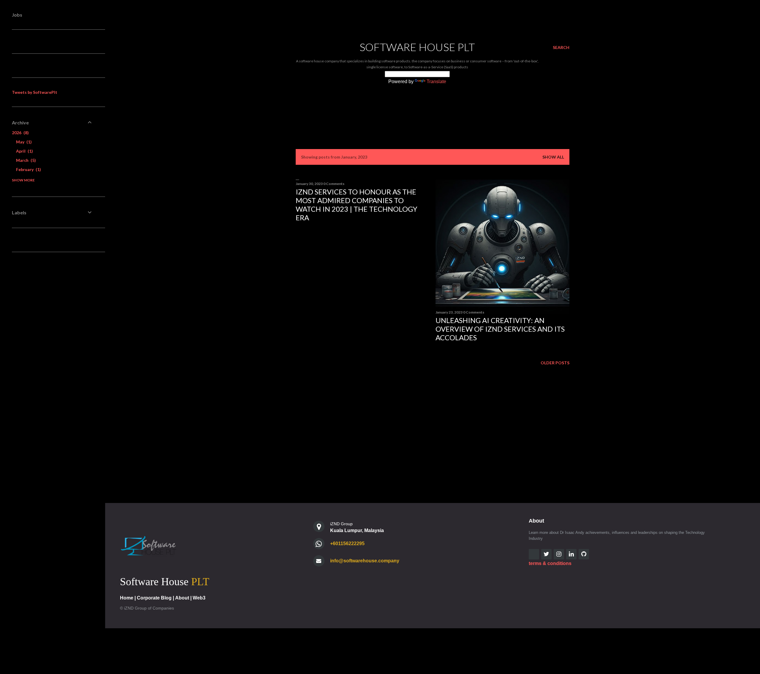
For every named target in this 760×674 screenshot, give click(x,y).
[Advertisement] (363, 278)
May (23, 141)
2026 (19, 132)
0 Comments (333, 183)
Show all (553, 156)
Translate (436, 81)
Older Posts (555, 362)
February (27, 169)
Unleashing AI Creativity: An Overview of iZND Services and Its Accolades (500, 329)
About (182, 597)
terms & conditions (550, 563)
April (23, 151)
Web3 (199, 597)
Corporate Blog (154, 597)
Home (126, 597)
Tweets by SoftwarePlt (34, 92)
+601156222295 (347, 543)
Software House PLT (417, 46)
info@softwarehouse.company (364, 560)
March (25, 160)
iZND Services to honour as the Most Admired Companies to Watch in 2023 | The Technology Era (356, 204)
